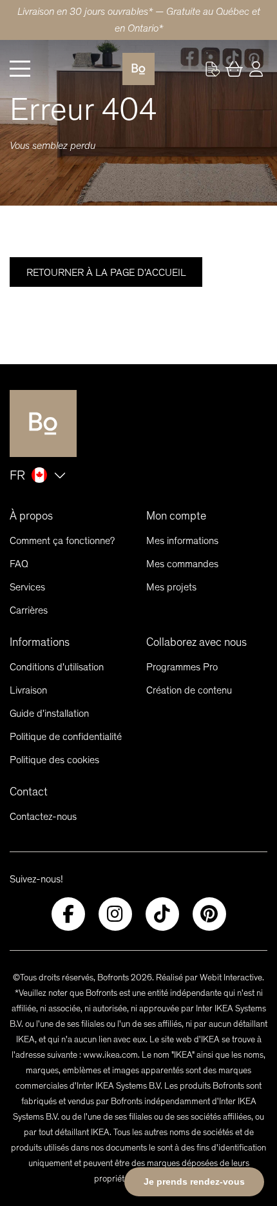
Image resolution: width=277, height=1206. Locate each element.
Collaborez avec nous (196, 642)
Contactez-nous (43, 816)
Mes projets (171, 587)
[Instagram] (115, 914)
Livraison (28, 690)
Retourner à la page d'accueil (106, 272)
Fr (17, 475)
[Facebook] (68, 914)
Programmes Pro (182, 667)
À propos (31, 516)
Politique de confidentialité (66, 736)
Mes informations (182, 540)
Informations (40, 642)
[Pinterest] (209, 914)
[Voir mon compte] (213, 69)
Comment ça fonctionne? (62, 540)
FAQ (19, 564)
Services (27, 587)
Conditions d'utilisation (57, 667)
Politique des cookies (54, 760)
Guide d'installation (49, 713)
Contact (29, 791)
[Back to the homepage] (138, 69)
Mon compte (176, 516)
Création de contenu (189, 690)
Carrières (29, 610)
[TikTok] (162, 914)
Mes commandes (182, 564)
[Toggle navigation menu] (20, 69)
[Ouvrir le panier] (234, 69)
